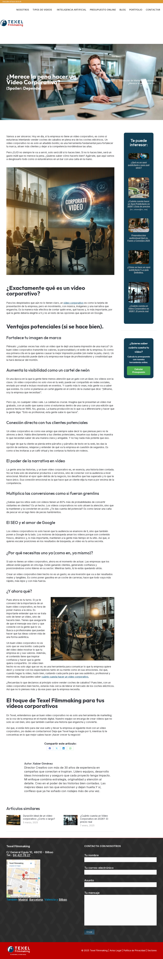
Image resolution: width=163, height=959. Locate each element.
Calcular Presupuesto (138, 370)
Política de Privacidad (134, 950)
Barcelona (36, 899)
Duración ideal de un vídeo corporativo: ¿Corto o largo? (39, 817)
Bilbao (63, 899)
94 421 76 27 (21, 855)
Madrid (23, 899)
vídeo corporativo (73, 302)
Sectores (152, 950)
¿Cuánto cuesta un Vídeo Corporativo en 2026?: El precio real (94, 818)
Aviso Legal (115, 950)
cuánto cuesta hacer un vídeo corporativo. (65, 676)
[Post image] (13, 820)
